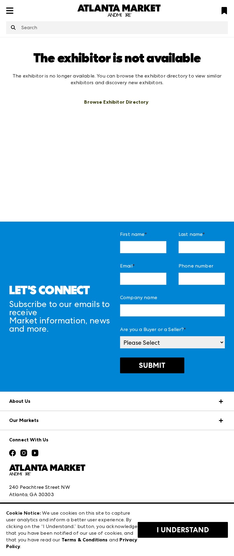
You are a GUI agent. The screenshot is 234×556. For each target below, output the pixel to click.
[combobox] (117, 27)
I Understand (183, 529)
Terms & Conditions (85, 540)
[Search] (13, 28)
